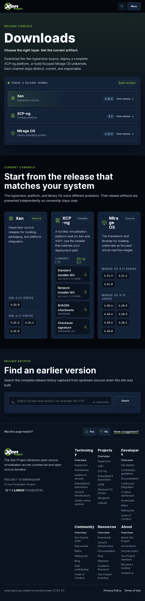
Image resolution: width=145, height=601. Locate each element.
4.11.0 (108, 284)
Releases (103, 560)
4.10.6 (108, 305)
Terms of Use (132, 590)
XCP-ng (102, 471)
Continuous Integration (127, 485)
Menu (134, 6)
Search (125, 400)
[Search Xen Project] (122, 6)
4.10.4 (108, 314)
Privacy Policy (112, 590)
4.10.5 (123, 305)
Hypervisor (81, 465)
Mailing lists (127, 510)
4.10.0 (108, 331)
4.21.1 (29, 322)
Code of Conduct (126, 517)
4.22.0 (15, 304)
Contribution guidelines (128, 472)
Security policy (129, 550)
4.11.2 (108, 275)
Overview (80, 460)
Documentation (130, 478)
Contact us (127, 572)
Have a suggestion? (126, 431)
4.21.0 (15, 331)
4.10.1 (123, 322)
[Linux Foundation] (24, 490)
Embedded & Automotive (82, 485)
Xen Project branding (105, 576)
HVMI (101, 484)
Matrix (124, 505)
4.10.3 (123, 314)
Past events (81, 546)
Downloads (127, 500)
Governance (128, 546)
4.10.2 (108, 322)
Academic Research (103, 567)
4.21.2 (15, 322)
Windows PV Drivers (105, 491)
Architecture (82, 470)
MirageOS (103, 498)
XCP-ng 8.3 (81, 260)
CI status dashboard (127, 493)
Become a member (127, 566)
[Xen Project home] (13, 6)
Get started (127, 465)
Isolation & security (80, 476)
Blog (77, 560)
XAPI (100, 466)
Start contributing (81, 567)
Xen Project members (128, 557)
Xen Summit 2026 (81, 539)
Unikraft (102, 502)
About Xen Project (127, 539)
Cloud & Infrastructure (82, 493)
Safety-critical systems (83, 502)
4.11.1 (123, 275)
